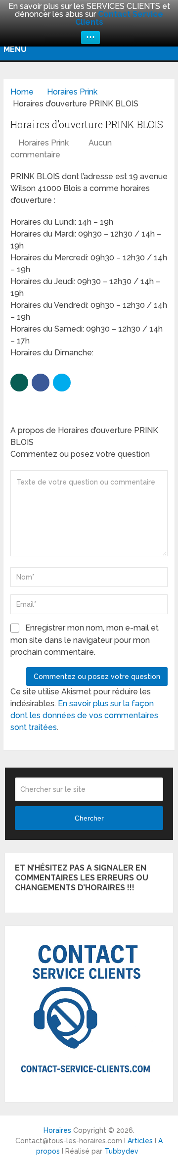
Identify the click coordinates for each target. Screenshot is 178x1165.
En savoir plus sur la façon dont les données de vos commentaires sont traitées (84, 715)
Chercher (89, 818)
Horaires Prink (43, 142)
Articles (140, 1141)
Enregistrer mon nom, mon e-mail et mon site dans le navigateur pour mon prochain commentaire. (84, 640)
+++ (90, 37)
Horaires (57, 1130)
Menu (15, 49)
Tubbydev (121, 1151)
